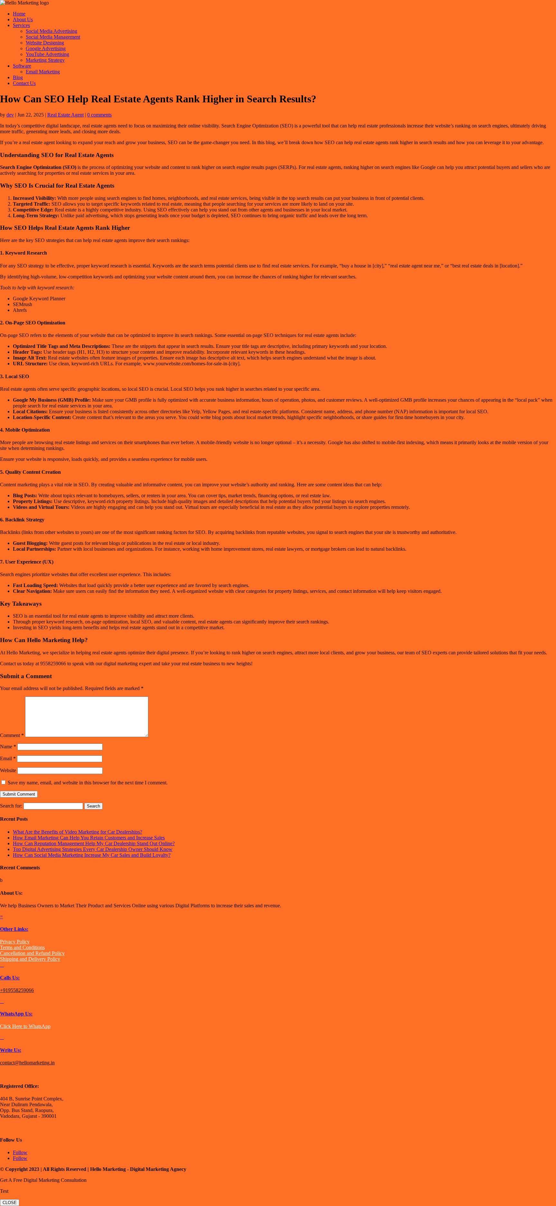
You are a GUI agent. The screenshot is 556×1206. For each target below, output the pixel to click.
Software (22, 66)
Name (8, 746)
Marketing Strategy (45, 60)
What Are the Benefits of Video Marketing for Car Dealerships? (77, 832)
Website (8, 770)
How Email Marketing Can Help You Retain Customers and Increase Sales (89, 837)
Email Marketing (43, 71)
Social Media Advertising (51, 31)
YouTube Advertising (47, 54)
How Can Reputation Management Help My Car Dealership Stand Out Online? (94, 843)
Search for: (11, 806)
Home (19, 13)
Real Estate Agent (65, 114)
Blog (18, 77)
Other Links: (14, 929)
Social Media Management (53, 37)
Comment (12, 735)
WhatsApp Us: (16, 1013)
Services (21, 25)
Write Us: (10, 1050)
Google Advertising (46, 48)
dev (10, 114)
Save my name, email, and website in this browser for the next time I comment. (88, 782)
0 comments (99, 114)
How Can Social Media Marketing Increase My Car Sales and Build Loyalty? (92, 855)
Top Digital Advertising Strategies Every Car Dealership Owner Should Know (92, 849)
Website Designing (45, 42)
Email (8, 758)
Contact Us (24, 83)
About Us (23, 19)
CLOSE (10, 1202)
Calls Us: (10, 977)
